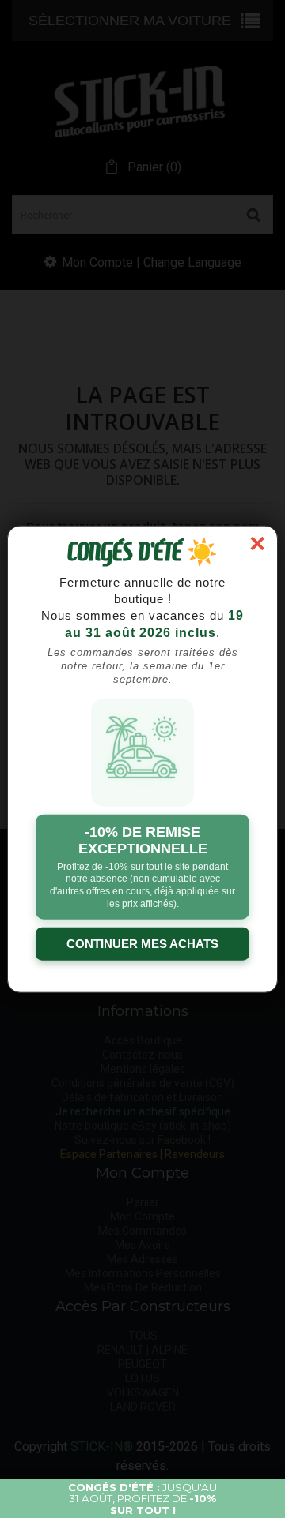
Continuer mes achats (142, 943)
